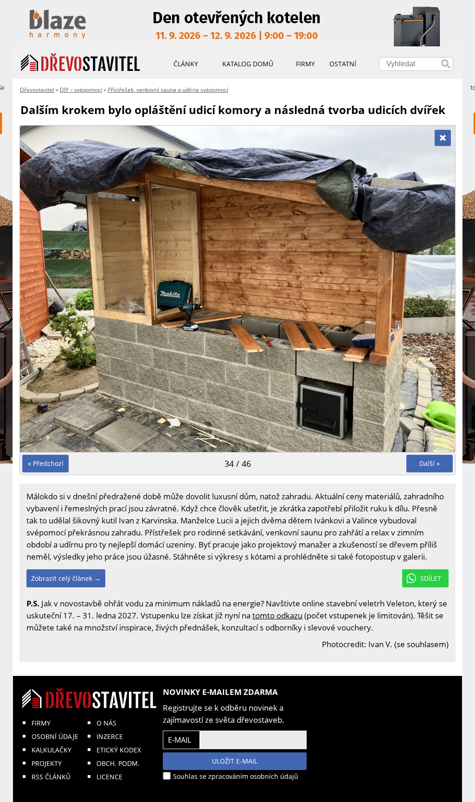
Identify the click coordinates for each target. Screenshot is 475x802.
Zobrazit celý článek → (66, 578)
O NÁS (106, 723)
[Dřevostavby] (80, 62)
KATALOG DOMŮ (247, 63)
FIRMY (41, 723)
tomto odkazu (277, 615)
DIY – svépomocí (81, 90)
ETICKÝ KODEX (118, 749)
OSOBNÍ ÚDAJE (55, 736)
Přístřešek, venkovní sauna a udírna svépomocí (168, 90)
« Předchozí (46, 463)
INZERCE (109, 736)
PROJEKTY (47, 763)
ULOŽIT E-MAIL (234, 761)
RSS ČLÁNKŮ (51, 776)
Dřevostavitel (37, 90)
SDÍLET (430, 578)
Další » (429, 463)
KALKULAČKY (51, 749)
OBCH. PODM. (118, 763)
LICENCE (109, 776)
